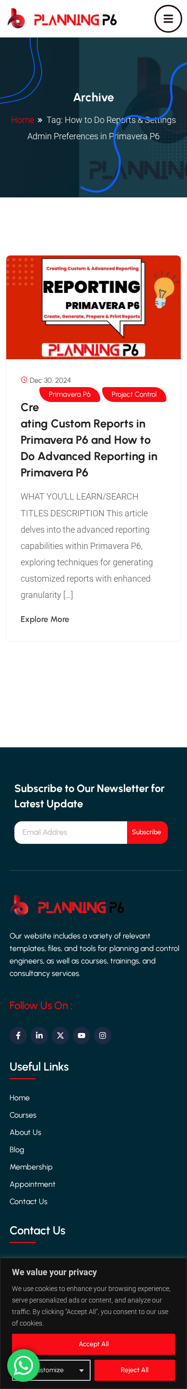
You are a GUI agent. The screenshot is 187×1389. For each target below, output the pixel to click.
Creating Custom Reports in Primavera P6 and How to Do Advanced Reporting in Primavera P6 (89, 439)
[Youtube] (81, 1035)
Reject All (135, 1370)
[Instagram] (102, 1035)
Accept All (94, 1344)
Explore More (45, 619)
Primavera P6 (70, 394)
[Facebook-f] (18, 1035)
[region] (93, 1323)
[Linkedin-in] (39, 1035)
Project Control (134, 394)
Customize (48, 1370)
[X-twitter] (60, 1035)
